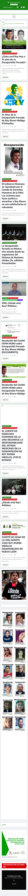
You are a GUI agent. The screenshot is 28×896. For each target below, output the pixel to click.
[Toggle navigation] (14, 16)
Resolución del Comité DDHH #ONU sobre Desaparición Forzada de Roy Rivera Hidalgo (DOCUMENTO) (13, 346)
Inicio (3, 22)
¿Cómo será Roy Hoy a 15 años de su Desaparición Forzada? (14, 59)
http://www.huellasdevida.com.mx (9, 857)
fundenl (3, 65)
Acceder (4, 824)
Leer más (5, 77)
